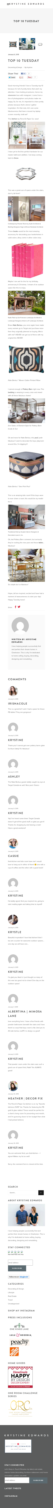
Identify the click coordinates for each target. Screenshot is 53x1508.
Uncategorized (13, 1304)
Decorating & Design (15, 67)
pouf (36, 438)
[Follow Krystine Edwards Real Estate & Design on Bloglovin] (26, 1277)
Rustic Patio (11, 317)
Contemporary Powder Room (17, 224)
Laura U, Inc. (19, 535)
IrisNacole (17, 703)
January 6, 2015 (13, 55)
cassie (13, 856)
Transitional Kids (13, 532)
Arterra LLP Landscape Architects (32, 321)
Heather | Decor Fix (25, 1098)
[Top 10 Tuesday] (26, 625)
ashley (14, 776)
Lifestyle (11, 1293)
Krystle (14, 932)
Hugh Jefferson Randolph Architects (31, 227)
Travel (10, 1300)
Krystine (29, 67)
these (16, 158)
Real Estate (12, 1296)
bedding (11, 392)
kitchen (14, 119)
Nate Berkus (17, 325)
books (15, 231)
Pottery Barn (27, 389)
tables (41, 543)
